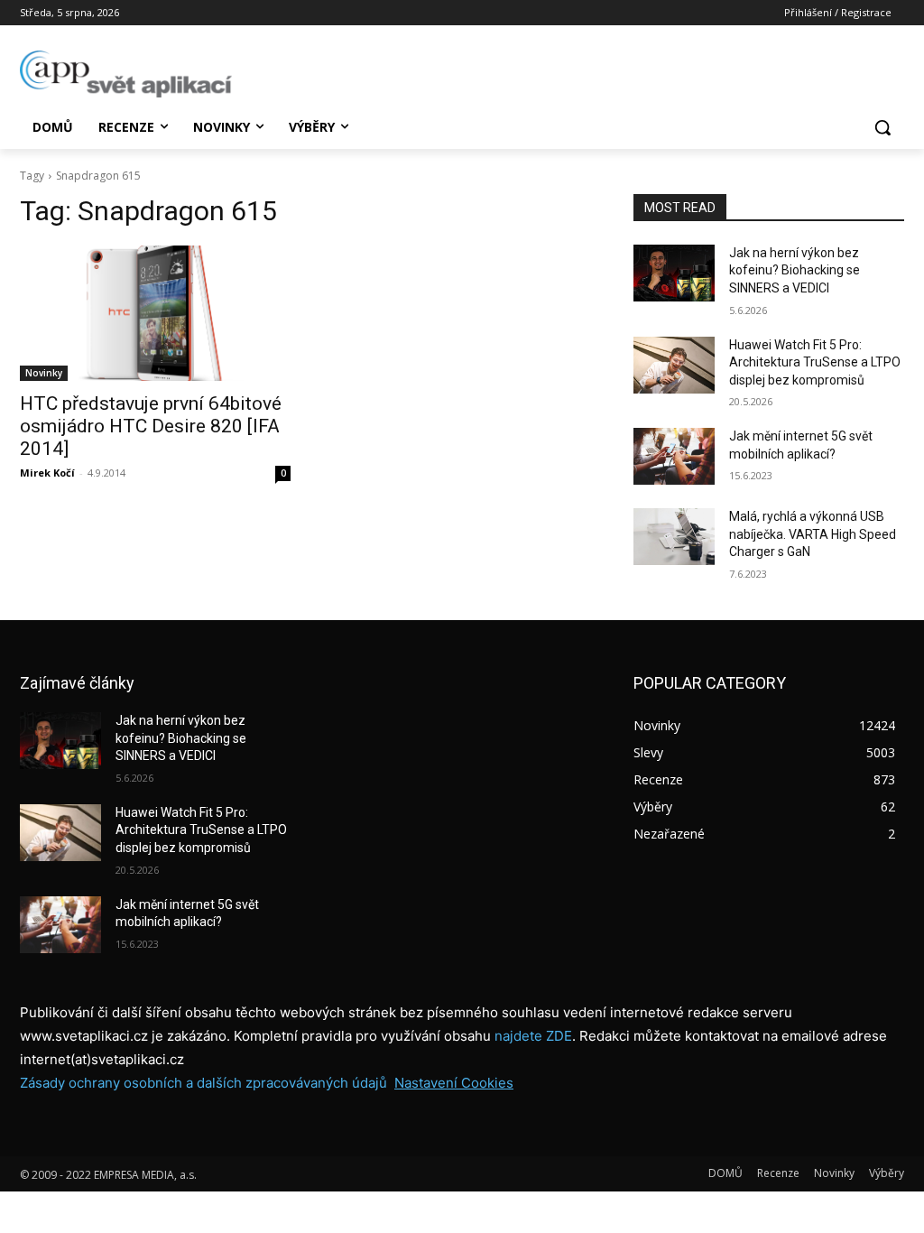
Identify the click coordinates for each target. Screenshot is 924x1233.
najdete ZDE (533, 1035)
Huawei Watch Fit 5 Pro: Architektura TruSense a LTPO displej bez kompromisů (815, 362)
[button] (882, 127)
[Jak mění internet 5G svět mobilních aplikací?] (674, 456)
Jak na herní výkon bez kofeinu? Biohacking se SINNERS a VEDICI (794, 270)
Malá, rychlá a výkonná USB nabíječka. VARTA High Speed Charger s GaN (812, 534)
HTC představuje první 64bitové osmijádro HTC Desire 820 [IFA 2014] (151, 426)
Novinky (43, 372)
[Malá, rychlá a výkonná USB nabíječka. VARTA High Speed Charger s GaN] (674, 536)
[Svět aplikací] (126, 74)
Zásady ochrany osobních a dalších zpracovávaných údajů (203, 1082)
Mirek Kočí (47, 472)
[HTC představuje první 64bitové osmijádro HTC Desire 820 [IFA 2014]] (155, 313)
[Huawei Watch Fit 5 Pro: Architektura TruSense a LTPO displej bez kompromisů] (674, 365)
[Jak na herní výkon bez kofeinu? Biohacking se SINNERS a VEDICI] (674, 273)
